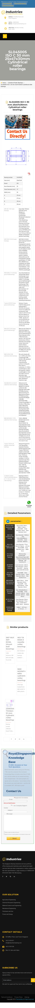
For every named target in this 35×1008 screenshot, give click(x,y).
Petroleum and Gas (7, 911)
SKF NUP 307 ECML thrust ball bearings (10, 643)
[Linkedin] (14, 876)
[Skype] (10, 876)
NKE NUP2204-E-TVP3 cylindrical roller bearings (10, 419)
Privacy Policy (18, 997)
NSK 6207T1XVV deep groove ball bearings (10, 329)
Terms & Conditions (6, 997)
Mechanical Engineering (9, 908)
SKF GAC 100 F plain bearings (9, 209)
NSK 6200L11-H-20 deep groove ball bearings (10, 273)
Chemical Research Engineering (11, 902)
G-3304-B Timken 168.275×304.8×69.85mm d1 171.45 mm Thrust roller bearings (10, 478)
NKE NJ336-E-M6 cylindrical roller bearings (10, 355)
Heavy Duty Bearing (8, 5)
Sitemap (26, 997)
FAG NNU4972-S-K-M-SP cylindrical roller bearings (10, 383)
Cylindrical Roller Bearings (15, 83)
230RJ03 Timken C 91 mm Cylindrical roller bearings (11, 714)
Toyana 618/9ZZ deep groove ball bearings (10, 304)
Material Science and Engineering (11, 905)
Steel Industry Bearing (20, 3)
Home (4, 83)
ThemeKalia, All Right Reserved (25, 999)
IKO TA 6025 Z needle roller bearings (21, 642)
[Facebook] (2, 876)
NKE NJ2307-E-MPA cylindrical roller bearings (22, 674)
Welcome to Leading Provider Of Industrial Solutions (14, 1)
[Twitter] (6, 876)
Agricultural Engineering (9, 899)
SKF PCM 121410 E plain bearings (10, 240)
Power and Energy (7, 914)
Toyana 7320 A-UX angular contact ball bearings (9, 445)
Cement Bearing (7, 3)
